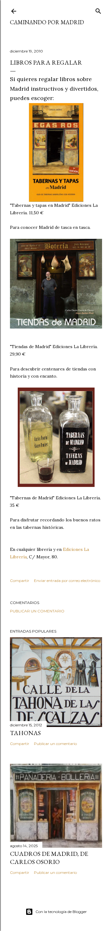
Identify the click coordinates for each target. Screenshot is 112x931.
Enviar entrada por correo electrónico (67, 580)
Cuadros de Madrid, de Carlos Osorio (49, 858)
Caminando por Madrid (47, 22)
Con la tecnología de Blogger (61, 911)
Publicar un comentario (37, 611)
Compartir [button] (19, 580)
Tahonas (25, 733)
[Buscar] (98, 10)
